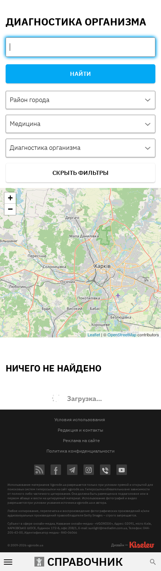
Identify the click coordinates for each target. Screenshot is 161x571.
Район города (29, 100)
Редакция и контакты (80, 430)
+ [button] (10, 198)
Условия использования (79, 419)
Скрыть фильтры (80, 172)
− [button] (10, 209)
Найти (80, 73)
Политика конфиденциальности (80, 451)
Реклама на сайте (81, 440)
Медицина (25, 124)
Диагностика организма (45, 147)
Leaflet (94, 334)
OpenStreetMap (121, 334)
